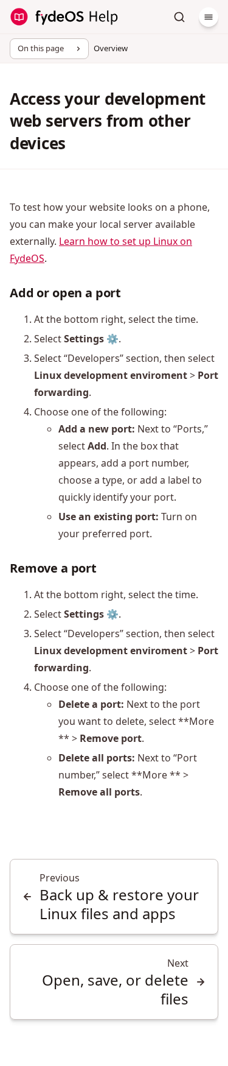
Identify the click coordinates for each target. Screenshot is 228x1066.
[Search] (179, 17)
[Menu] (208, 17)
